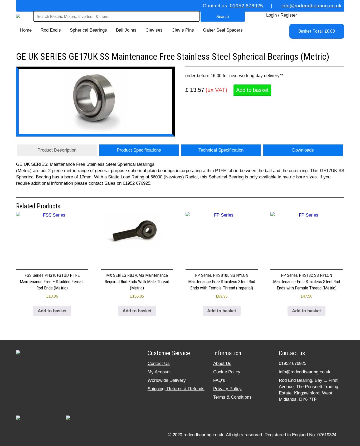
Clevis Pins (183, 30)
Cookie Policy (226, 371)
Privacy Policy (227, 388)
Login (271, 15)
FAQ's (219, 380)
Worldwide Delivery (167, 380)
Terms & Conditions (232, 397)
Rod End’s (51, 30)
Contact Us (159, 363)
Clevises (154, 30)
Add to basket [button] (52, 310)
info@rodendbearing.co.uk (311, 5)
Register (288, 15)
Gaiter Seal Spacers (223, 30)
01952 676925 (246, 5)
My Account (159, 371)
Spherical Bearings (88, 30)
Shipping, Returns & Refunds (176, 388)
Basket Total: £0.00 (316, 31)
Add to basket (252, 90)
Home (26, 30)
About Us (222, 363)
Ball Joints (126, 30)
